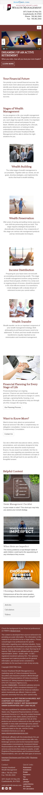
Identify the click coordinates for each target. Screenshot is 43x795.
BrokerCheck (15, 631)
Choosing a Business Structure (18, 591)
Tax (24, 777)
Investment (27, 770)
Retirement (27, 767)
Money (25, 779)
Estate (25, 772)
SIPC (16, 685)
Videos (8, 615)
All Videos (27, 786)
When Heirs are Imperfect (16, 546)
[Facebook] (3, 788)
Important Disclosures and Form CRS (15, 757)
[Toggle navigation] (39, 27)
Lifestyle (26, 782)
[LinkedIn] (10, 788)
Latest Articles (28, 784)
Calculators (9, 610)
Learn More (8, 64)
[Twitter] (6, 788)
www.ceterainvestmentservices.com (15, 733)
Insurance (26, 774)
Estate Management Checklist (18, 504)
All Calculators (28, 789)
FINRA (10, 685)
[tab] (21, 605)
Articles (8, 605)
